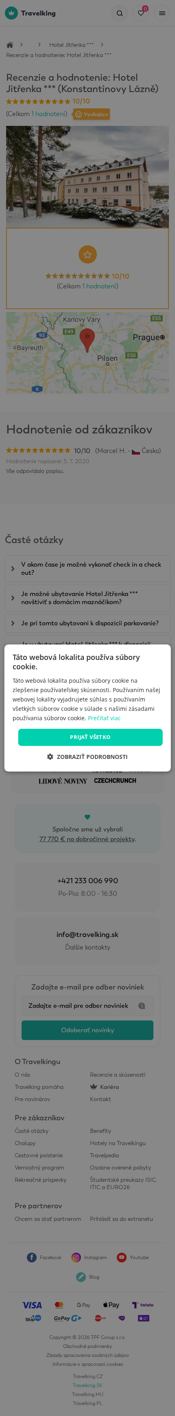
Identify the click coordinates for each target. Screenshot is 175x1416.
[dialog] (87, 708)
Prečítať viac (104, 718)
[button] (87, 756)
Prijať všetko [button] (90, 737)
